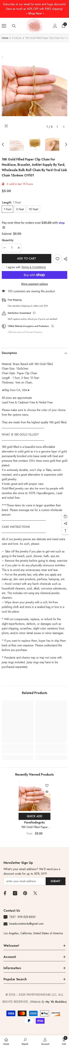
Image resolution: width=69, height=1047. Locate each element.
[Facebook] (5, 893)
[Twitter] (35, 893)
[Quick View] (47, 791)
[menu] (4, 26)
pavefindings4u (34, 822)
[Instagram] (15, 893)
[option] (34, 86)
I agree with (13, 267)
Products (16, 38)
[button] (57, 127)
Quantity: (8, 240)
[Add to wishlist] (57, 258)
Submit (56, 881)
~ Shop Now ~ (35, 13)
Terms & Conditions (33, 267)
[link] (18, 751)
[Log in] (55, 26)
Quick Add (34, 816)
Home (5, 38)
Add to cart (26, 258)
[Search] (14, 26)
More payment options (34, 284)
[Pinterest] (25, 893)
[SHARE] (64, 259)
